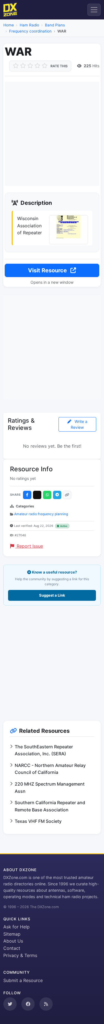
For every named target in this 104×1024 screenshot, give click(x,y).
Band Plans (55, 25)
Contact (11, 948)
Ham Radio (29, 25)
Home (8, 25)
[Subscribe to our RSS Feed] (46, 1004)
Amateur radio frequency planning (41, 514)
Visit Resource (48, 270)
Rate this (59, 66)
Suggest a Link (52, 595)
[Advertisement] (52, 134)
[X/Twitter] (37, 495)
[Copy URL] (67, 495)
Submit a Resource (23, 980)
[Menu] (94, 10)
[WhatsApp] (47, 495)
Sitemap (12, 934)
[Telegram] (57, 495)
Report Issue (29, 546)
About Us (13, 941)
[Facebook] (27, 495)
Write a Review (79, 424)
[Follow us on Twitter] (10, 1004)
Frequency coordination (30, 31)
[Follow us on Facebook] (28, 1004)
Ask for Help (16, 927)
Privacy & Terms (20, 955)
